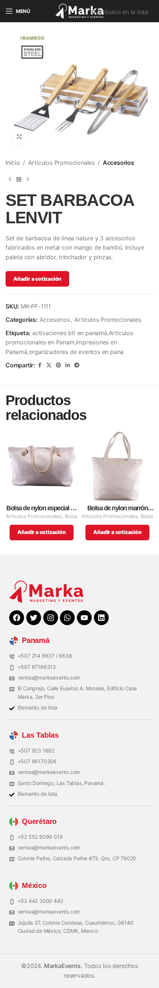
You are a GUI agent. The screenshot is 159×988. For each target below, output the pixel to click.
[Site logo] (79, 10)
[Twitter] (33, 617)
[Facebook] (16, 617)
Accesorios (118, 162)
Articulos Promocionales (61, 162)
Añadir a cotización (37, 279)
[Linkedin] (101, 617)
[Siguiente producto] (27, 179)
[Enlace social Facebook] (39, 365)
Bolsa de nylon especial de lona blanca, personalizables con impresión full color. (41, 508)
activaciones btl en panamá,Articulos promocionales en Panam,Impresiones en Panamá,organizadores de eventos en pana (69, 342)
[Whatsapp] (67, 617)
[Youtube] (84, 617)
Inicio (13, 162)
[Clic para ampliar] (19, 136)
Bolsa (71, 516)
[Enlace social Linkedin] (67, 365)
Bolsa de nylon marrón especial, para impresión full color (117, 508)
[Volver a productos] (18, 179)
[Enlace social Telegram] (77, 365)
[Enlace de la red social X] (49, 365)
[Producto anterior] (10, 179)
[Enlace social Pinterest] (58, 365)
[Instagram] (50, 617)
